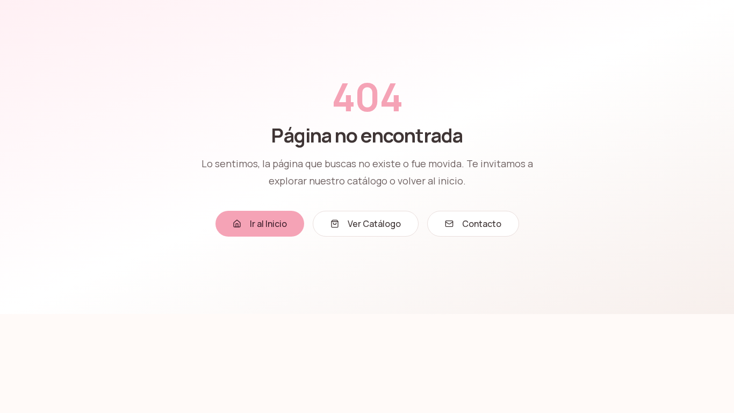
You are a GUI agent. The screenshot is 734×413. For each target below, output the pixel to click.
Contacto (481, 224)
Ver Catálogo (374, 224)
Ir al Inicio (268, 224)
